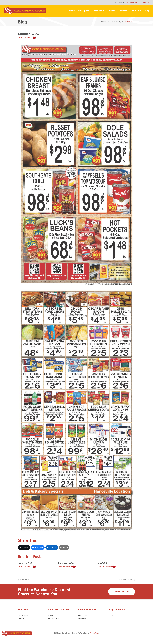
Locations (82, 618)
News (111, 615)
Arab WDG (102, 563)
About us (52, 615)
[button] (24, 547)
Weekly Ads (23, 615)
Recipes (21, 618)
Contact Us (82, 615)
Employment (53, 618)
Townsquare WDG (66, 563)
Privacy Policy (94, 633)
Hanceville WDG (25, 563)
